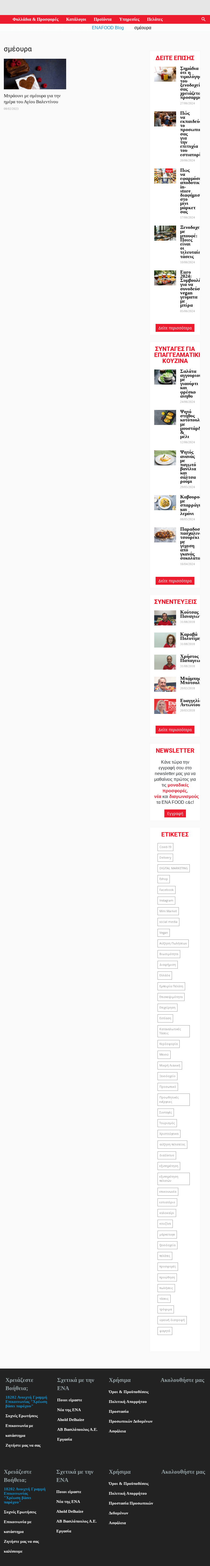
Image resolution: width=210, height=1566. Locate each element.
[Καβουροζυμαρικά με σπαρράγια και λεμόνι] (165, 502)
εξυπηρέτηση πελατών (168, 1179)
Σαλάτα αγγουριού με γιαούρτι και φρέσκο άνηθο (191, 383)
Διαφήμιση (167, 965)
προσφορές (167, 1266)
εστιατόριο (167, 1202)
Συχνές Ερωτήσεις (21, 1416)
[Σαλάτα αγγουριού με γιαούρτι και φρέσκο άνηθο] (165, 377)
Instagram (166, 900)
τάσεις (164, 1299)
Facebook (166, 890)
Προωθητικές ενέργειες (169, 1099)
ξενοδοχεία (167, 1245)
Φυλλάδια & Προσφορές (36, 19)
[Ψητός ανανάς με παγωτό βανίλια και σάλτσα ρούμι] (165, 457)
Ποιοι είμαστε (69, 1400)
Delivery (165, 857)
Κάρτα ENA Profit (30, 28)
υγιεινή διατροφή (172, 1320)
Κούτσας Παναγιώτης (193, 614)
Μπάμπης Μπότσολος (192, 680)
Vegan (163, 933)
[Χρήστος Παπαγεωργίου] (165, 662)
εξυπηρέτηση (168, 1166)
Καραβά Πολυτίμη (190, 636)
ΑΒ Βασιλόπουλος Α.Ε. (77, 1429)
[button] (203, 19)
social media (168, 922)
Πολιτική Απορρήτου (128, 1401)
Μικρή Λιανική (169, 1065)
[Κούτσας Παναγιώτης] (165, 617)
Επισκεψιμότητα (171, 997)
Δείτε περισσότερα (175, 327)
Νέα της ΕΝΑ (69, 1410)
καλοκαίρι (166, 1213)
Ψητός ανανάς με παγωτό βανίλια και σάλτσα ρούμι (188, 466)
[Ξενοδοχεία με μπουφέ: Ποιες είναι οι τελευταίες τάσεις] (165, 233)
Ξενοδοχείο (167, 1076)
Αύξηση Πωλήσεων (173, 943)
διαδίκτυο (166, 1155)
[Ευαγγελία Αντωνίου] (165, 706)
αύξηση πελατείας (172, 1144)
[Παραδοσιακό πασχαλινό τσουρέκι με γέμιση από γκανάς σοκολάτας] (165, 534)
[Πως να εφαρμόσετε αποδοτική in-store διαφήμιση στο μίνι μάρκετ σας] (165, 176)
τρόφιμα (165, 1309)
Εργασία (64, 1439)
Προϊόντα (103, 19)
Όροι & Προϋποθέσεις (128, 1392)
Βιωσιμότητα (168, 954)
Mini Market (168, 911)
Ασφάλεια (117, 1431)
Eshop (163, 879)
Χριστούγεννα (169, 1134)
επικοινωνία (167, 1191)
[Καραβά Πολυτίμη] (165, 640)
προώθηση (167, 1277)
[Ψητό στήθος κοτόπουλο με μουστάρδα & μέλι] (165, 417)
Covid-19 (165, 847)
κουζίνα (165, 1223)
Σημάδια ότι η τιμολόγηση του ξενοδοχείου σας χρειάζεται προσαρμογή (193, 83)
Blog (59, 28)
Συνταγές (165, 1112)
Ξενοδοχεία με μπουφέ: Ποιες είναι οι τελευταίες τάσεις (192, 241)
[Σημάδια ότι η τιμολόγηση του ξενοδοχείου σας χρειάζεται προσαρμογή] (165, 74)
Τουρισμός (167, 1123)
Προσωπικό (167, 1087)
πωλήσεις (166, 1288)
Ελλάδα (164, 975)
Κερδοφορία (168, 1044)
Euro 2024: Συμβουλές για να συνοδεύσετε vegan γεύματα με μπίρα (193, 288)
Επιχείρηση (167, 1007)
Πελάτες (155, 19)
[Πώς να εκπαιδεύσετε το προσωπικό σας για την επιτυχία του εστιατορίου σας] (165, 118)
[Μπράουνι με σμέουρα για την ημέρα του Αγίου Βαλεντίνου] (35, 74)
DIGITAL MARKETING (173, 868)
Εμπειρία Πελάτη (171, 986)
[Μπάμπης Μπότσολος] (165, 684)
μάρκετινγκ (167, 1234)
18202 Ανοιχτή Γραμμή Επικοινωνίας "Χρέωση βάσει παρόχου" (26, 1401)
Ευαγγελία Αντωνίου (191, 702)
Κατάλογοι (76, 19)
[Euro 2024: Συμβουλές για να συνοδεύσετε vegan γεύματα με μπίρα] (165, 277)
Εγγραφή (79, 28)
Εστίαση (165, 1018)
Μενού (164, 1054)
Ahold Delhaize (70, 1419)
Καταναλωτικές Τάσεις (170, 1031)
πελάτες (164, 1256)
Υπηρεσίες (129, 19)
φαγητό (164, 1331)
